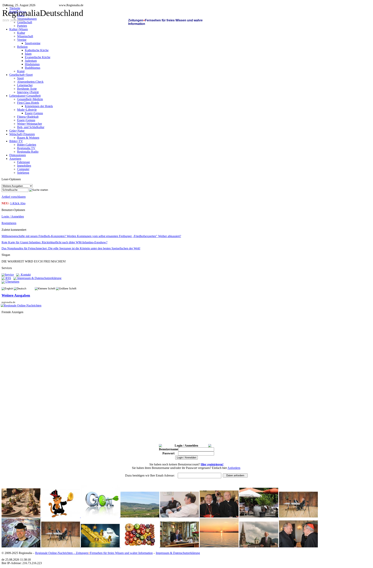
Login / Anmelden (13, 216)
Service (9, 274)
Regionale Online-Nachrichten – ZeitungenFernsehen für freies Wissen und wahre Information (94, 553)
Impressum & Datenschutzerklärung (39, 278)
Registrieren (9, 223)
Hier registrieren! (212, 464)
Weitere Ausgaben (16, 295)
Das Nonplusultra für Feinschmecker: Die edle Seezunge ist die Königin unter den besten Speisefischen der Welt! (71, 248)
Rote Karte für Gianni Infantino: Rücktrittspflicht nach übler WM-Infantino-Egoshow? (54, 242)
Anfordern (233, 468)
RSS (8, 278)
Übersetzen (12, 281)
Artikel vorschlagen (14, 196)
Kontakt (25, 274)
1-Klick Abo (17, 203)
